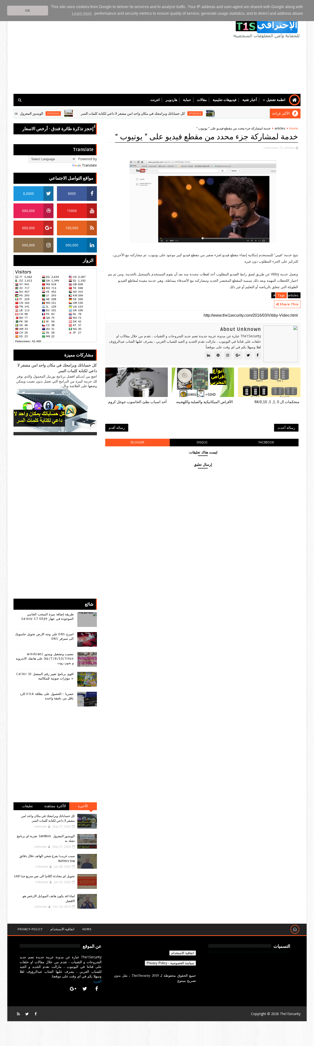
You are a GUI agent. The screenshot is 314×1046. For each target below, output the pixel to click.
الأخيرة (83, 806)
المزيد (97, 981)
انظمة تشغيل (275, 100)
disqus (202, 442)
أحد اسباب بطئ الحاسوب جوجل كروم (137, 402)
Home (293, 128)
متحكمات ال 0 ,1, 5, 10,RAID (276, 402)
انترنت (155, 100)
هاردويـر (171, 100)
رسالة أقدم (117, 427)
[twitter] (85, 989)
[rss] (18, 1014)
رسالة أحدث (286, 427)
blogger (137, 442)
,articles (289, 147)
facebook (266, 442)
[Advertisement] (103, 52)
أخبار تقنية (249, 100)
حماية (187, 100)
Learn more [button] (82, 13)
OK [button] (27, 11)
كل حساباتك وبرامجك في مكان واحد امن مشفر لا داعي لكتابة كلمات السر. (150, 114)
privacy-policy (29, 929)
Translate (89, 165)
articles (280, 128)
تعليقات (27, 806)
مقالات (202, 100)
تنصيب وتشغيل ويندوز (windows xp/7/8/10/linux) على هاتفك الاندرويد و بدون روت (45, 658)
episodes (213, 113)
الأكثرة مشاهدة (55, 806)
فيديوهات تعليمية (224, 100)
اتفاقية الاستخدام (62, 929)
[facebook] (96, 989)
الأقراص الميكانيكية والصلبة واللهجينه (204, 402)
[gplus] (73, 989)
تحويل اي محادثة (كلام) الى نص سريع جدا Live (44, 876)
